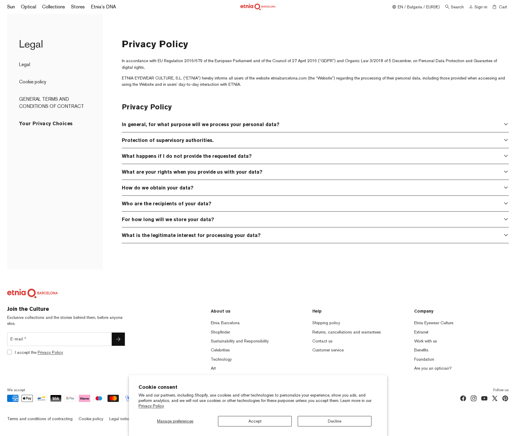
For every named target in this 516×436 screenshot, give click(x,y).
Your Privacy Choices (46, 123)
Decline (334, 421)
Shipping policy (326, 322)
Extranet (421, 332)
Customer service (328, 350)
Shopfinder (220, 332)
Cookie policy (32, 82)
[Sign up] (118, 339)
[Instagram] (473, 398)
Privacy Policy (151, 405)
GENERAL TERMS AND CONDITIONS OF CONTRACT (51, 102)
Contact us (322, 341)
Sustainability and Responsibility (240, 341)
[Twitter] (494, 398)
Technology (221, 359)
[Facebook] (463, 398)
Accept (255, 421)
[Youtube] (484, 398)
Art (213, 368)
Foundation (424, 359)
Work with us (425, 341)
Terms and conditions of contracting (40, 418)
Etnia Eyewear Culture (433, 322)
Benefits (421, 350)
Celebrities (220, 350)
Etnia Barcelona (225, 322)
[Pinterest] (505, 398)
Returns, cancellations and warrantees (346, 332)
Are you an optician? (433, 368)
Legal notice (120, 418)
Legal (24, 64)
